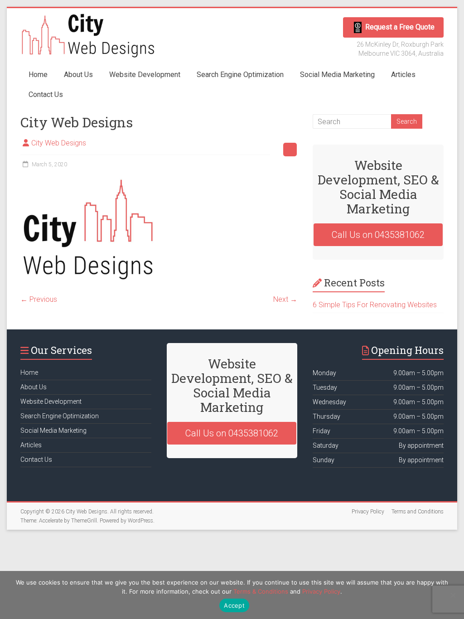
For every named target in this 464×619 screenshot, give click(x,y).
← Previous (38, 299)
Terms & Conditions (260, 591)
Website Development (144, 74)
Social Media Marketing (337, 74)
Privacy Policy (368, 511)
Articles (403, 74)
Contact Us (46, 94)
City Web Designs (58, 143)
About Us (78, 74)
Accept (234, 605)
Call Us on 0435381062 (378, 234)
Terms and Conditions (418, 511)
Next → (285, 299)
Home (38, 74)
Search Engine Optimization (240, 74)
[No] (452, 595)
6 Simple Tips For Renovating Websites (375, 304)
